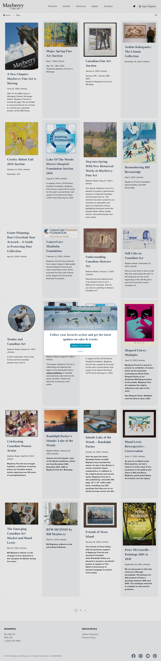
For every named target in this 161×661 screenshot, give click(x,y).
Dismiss (80, 351)
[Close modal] (113, 310)
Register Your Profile (80, 345)
